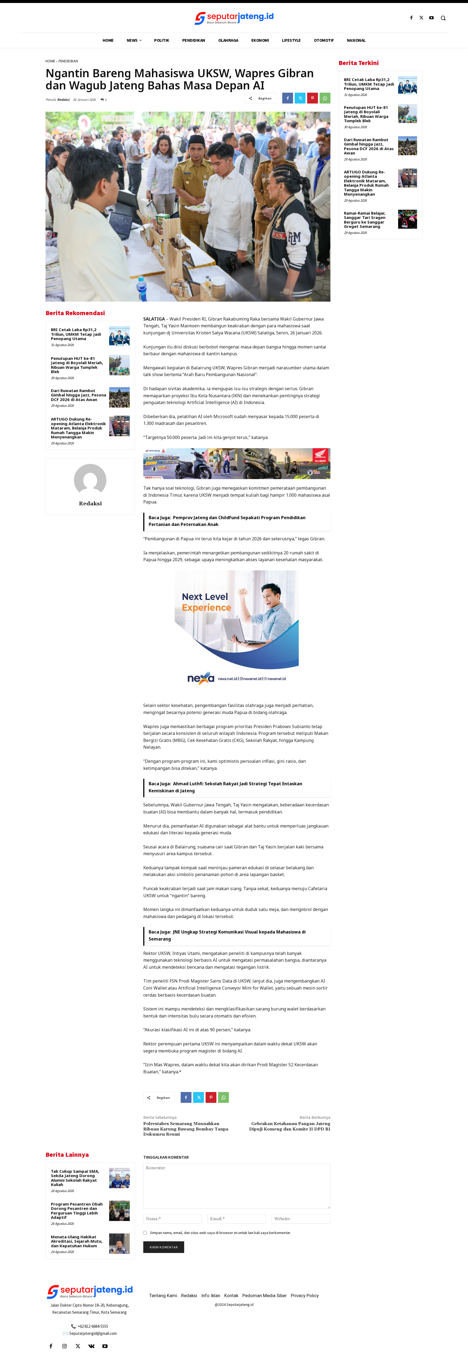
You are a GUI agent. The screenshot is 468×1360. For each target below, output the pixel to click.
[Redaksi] (90, 480)
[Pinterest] (312, 98)
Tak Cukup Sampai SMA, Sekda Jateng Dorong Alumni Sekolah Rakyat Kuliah (75, 1177)
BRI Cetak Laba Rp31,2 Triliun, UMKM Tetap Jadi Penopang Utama (76, 334)
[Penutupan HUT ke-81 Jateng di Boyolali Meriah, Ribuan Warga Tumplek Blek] (119, 365)
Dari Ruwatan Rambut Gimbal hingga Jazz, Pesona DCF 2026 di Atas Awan (78, 395)
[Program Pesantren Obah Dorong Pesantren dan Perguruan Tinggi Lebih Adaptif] (119, 1211)
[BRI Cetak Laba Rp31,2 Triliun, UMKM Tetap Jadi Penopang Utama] (119, 336)
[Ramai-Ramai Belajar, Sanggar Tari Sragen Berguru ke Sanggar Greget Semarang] (407, 219)
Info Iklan (210, 1295)
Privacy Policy (305, 1295)
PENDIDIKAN (68, 61)
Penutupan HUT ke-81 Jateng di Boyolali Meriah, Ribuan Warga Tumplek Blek (77, 365)
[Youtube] (431, 18)
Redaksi (63, 99)
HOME (50, 61)
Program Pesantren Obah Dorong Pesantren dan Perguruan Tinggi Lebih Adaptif (77, 1210)
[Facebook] (411, 18)
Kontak (231, 1295)
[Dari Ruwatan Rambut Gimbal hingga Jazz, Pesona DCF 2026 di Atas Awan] (119, 397)
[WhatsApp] (325, 98)
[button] (443, 17)
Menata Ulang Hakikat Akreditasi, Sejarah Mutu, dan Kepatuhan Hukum (76, 1241)
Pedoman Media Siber (264, 1295)
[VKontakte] (91, 1346)
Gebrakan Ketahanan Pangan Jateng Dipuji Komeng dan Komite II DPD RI (289, 1126)
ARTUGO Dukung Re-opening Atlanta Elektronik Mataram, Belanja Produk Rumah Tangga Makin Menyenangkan (78, 428)
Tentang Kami (163, 1295)
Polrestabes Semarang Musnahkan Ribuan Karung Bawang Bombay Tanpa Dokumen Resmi (185, 1129)
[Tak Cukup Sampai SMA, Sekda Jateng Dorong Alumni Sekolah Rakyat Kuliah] (119, 1178)
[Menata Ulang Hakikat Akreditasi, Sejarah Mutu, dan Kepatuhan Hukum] (119, 1243)
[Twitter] (421, 18)
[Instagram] (64, 1346)
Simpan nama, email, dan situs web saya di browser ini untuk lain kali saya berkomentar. (220, 1232)
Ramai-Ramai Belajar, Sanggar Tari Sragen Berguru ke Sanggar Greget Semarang (364, 219)
